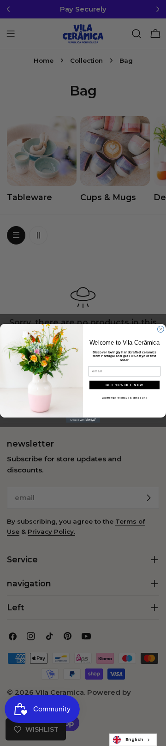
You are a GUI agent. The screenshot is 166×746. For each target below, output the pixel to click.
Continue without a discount (124, 397)
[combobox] (133, 740)
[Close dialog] (161, 329)
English (134, 739)
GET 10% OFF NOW (124, 385)
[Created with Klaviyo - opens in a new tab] (83, 420)
